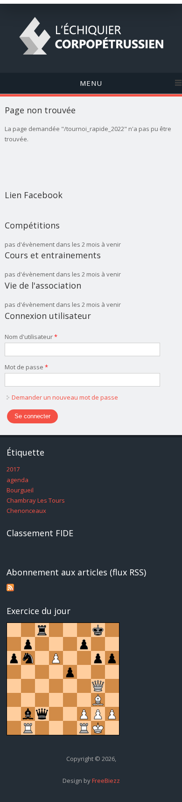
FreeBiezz (106, 780)
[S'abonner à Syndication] (10, 589)
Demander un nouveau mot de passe (65, 397)
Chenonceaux (26, 510)
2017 (13, 469)
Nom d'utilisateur (31, 336)
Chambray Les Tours (36, 500)
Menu (91, 83)
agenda (17, 480)
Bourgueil (20, 490)
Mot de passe (26, 367)
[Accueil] (91, 56)
